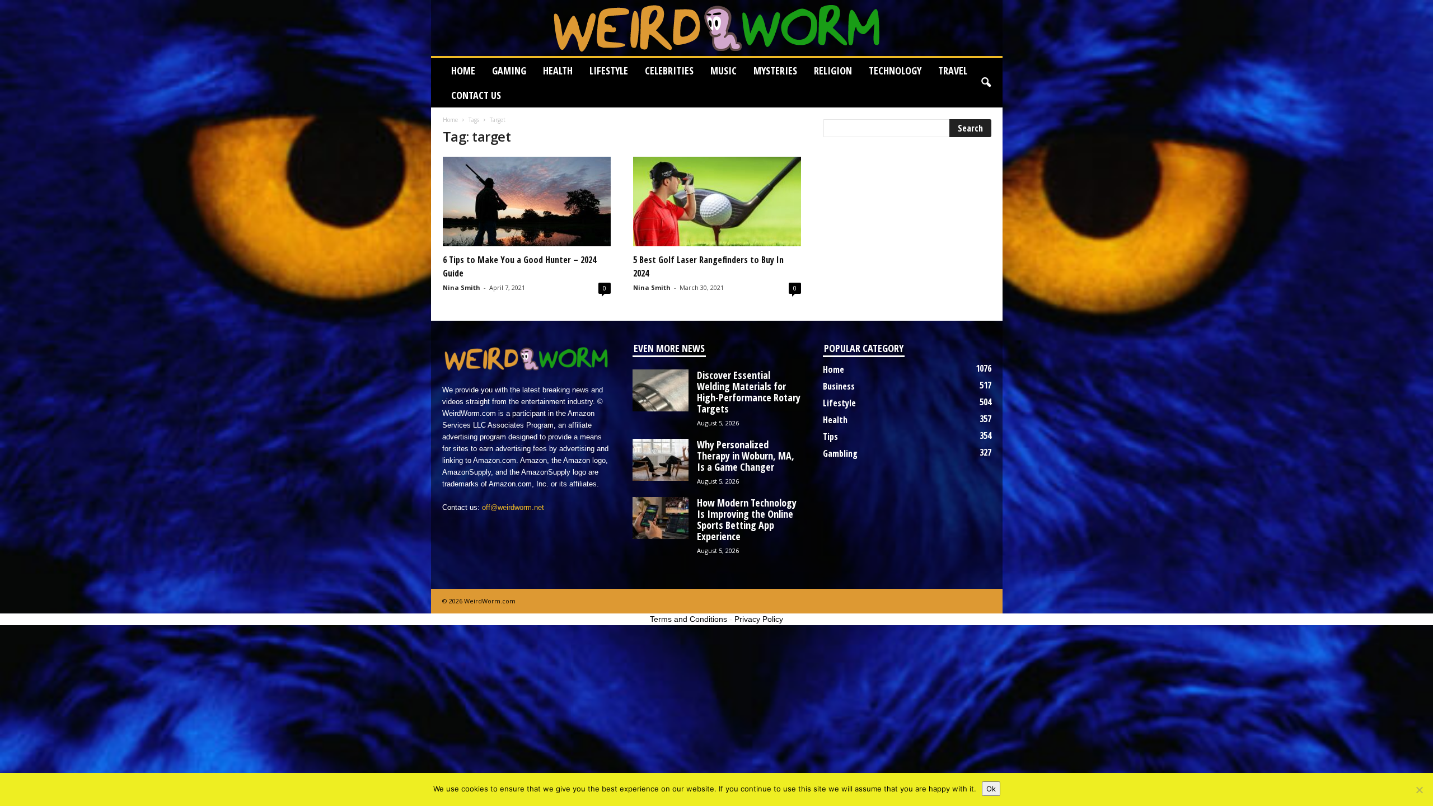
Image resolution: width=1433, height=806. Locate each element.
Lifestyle (608, 70)
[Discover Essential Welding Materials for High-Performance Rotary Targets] (661, 390)
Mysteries (775, 70)
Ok (991, 788)
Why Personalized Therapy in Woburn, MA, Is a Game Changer (745, 456)
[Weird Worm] (717, 28)
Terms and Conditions (688, 619)
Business (839, 386)
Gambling (840, 453)
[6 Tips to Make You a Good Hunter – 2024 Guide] (527, 201)
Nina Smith (461, 287)
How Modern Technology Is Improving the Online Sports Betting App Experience (747, 519)
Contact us (476, 95)
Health (558, 70)
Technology (895, 70)
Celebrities (669, 70)
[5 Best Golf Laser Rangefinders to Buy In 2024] (717, 201)
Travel (952, 70)
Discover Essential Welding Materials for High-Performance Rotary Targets (748, 391)
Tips (830, 436)
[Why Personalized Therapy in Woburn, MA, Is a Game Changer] (661, 460)
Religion (833, 70)
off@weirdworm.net (513, 507)
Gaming (509, 70)
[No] (1419, 789)
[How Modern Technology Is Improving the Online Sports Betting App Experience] (661, 518)
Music (723, 70)
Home (463, 70)
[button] (985, 83)
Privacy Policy (758, 619)
